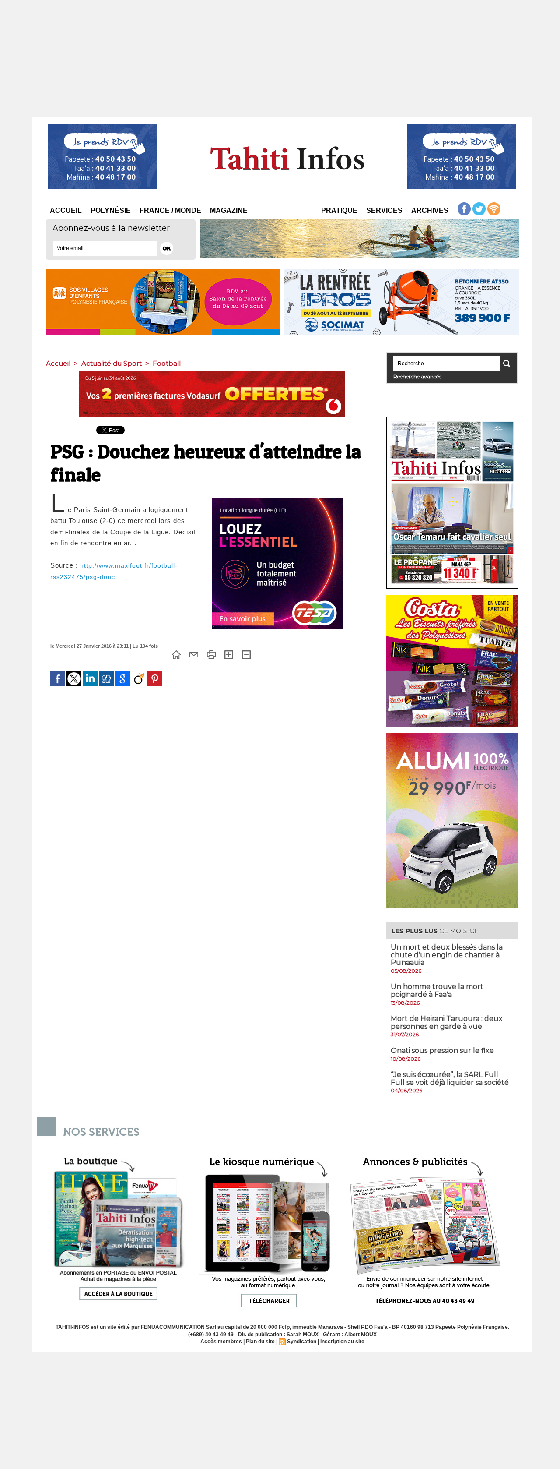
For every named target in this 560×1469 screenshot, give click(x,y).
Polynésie (111, 210)
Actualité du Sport (111, 363)
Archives (429, 210)
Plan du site (260, 1341)
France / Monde (170, 210)
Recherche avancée (417, 376)
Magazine (229, 210)
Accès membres (221, 1341)
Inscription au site (342, 1341)
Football (167, 363)
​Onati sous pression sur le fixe (442, 1050)
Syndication (301, 1341)
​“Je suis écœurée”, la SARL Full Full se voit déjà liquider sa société (450, 1078)
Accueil (66, 210)
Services (384, 210)
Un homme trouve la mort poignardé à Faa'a (437, 990)
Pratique (339, 210)
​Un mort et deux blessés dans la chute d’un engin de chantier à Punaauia (447, 955)
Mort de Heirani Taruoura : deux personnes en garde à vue (447, 1022)
